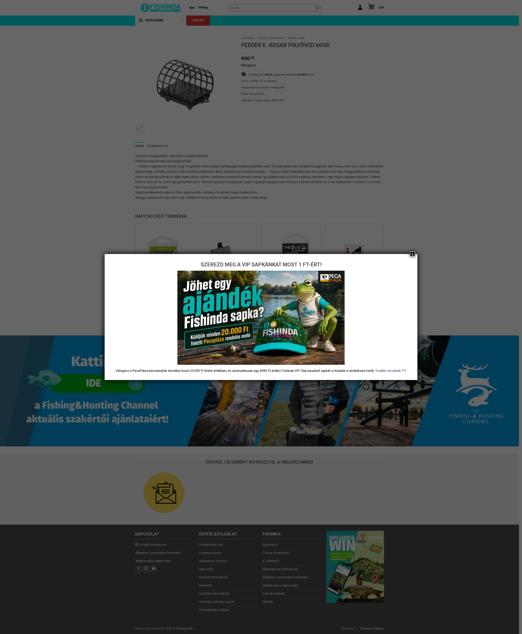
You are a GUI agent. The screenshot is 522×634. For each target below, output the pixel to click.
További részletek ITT (390, 371)
